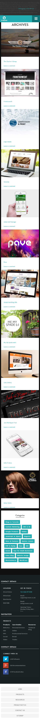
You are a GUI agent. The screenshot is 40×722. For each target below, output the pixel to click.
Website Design (22, 555)
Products (6, 625)
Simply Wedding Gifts (10, 302)
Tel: (26, 592)
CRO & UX (26, 527)
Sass (20, 546)
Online (14, 631)
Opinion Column (27, 541)
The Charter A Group (10, 61)
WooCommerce (11, 560)
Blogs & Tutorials (12, 522)
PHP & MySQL (11, 546)
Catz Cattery (8, 382)
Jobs (20, 689)
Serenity (6, 182)
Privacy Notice (20, 705)
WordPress (23, 560)
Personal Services (18, 628)
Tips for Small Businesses (23, 551)
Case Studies (16, 625)
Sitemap (20, 716)
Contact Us (20, 710)
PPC (4, 634)
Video (5, 639)
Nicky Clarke (8, 503)
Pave (5, 262)
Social (8, 551)
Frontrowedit (8, 101)
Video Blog (10, 555)
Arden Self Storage (10, 222)
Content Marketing (13, 527)
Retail (14, 637)
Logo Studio (7, 142)
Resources (32, 625)
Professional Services (20, 634)
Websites (6, 628)
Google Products (12, 531)
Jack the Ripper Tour (10, 423)
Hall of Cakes (8, 463)
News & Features (12, 541)
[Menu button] (36, 18)
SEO (27, 546)
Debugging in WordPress (26, 9)
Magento (27, 536)
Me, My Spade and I (10, 342)
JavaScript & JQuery (13, 536)
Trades (14, 639)
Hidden (24, 531)
